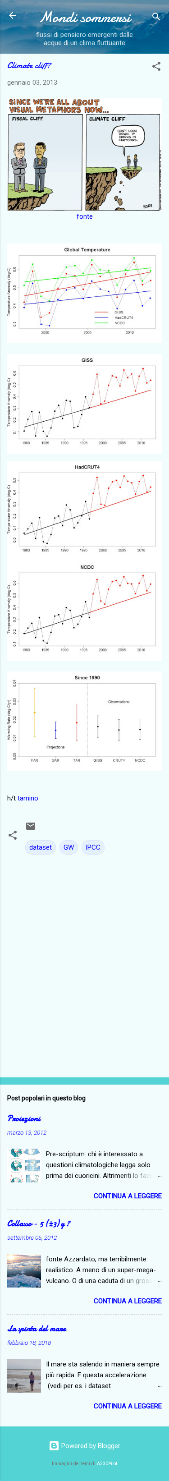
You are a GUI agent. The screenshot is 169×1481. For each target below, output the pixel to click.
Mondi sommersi (84, 17)
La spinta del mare (36, 1328)
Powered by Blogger (89, 1446)
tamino (28, 798)
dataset (40, 847)
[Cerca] (156, 18)
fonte (85, 216)
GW (69, 847)
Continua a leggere (128, 1196)
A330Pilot (107, 1464)
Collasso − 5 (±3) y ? (38, 1223)
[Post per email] (30, 829)
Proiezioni (23, 1118)
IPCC (93, 847)
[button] (156, 68)
